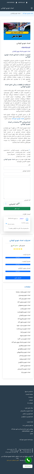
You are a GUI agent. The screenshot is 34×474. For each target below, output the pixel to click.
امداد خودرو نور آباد (24, 298)
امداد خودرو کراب (25, 308)
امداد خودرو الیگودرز (24, 362)
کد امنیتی (27, 200)
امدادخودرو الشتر (25, 365)
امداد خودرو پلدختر (24, 355)
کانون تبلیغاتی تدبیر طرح (13, 460)
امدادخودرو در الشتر (28, 413)
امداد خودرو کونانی (24, 315)
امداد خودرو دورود (25, 335)
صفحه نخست (29, 394)
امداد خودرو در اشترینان (27, 410)
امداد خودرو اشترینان (24, 369)
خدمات (31, 400)
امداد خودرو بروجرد (24, 359)
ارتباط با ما (30, 403)
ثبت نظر (17, 208)
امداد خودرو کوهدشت (23, 312)
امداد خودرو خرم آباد (28, 13)
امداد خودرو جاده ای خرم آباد (26, 452)
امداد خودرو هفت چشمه (23, 292)
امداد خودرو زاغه (25, 332)
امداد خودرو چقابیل (24, 345)
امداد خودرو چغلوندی (24, 349)
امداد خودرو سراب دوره (23, 325)
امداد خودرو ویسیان (24, 295)
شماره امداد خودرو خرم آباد (11, 452)
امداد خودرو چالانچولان (23, 352)
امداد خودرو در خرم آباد (15, 450)
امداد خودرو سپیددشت (23, 329)
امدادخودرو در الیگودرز (27, 416)
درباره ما (31, 397)
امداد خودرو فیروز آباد (24, 318)
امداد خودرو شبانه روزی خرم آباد (21, 342)
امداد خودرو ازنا (25, 372)
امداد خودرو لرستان (11, 449)
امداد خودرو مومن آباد (23, 302)
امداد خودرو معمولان (24, 305)
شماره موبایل (26, 171)
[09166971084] (28, 460)
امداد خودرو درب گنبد (24, 339)
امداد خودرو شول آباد (24, 322)
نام (29, 165)
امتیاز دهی (18, 278)
